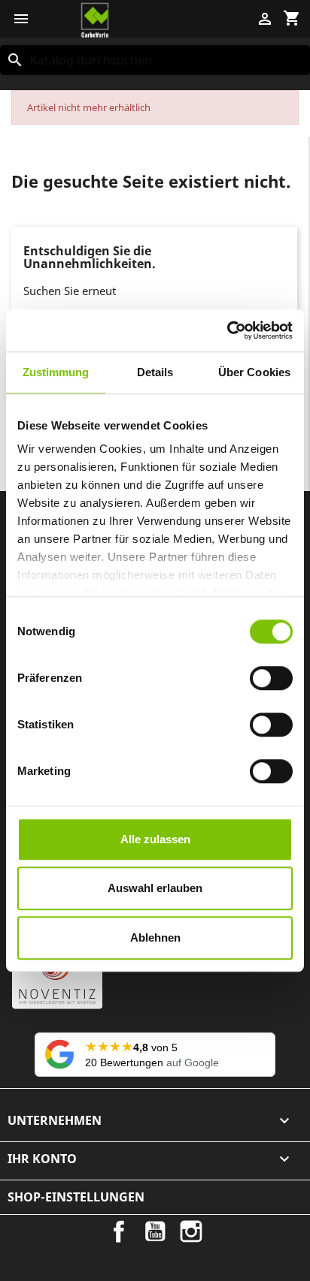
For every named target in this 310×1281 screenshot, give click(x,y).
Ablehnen (155, 937)
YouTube (155, 1231)
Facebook (119, 1231)
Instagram (191, 1231)
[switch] (271, 678)
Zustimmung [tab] (56, 372)
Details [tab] (155, 372)
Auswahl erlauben (155, 888)
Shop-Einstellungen (76, 1197)
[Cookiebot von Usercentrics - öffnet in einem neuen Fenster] (227, 330)
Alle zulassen (155, 839)
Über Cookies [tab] (254, 372)
